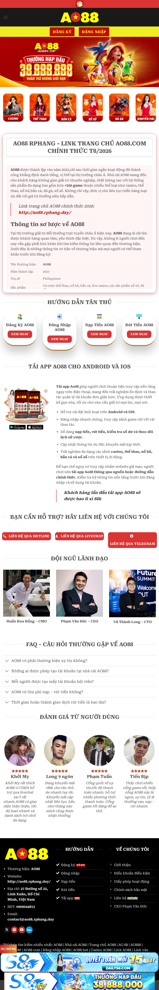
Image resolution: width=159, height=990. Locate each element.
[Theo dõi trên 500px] (29, 929)
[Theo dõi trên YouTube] (21, 929)
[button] (5, 17)
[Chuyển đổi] (7, 661)
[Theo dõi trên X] (7, 929)
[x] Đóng (8, 948)
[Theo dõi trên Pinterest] (14, 929)
